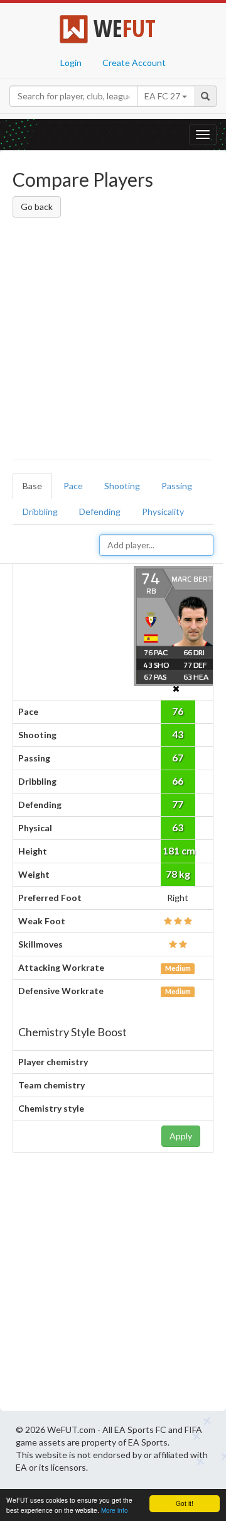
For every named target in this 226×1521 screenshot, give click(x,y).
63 (177, 827)
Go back (37, 206)
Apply (181, 1136)
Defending (100, 511)
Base (32, 485)
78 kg (178, 874)
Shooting (122, 485)
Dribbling (40, 511)
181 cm (179, 850)
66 (177, 781)
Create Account (134, 62)
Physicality (163, 511)
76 (177, 711)
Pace (73, 485)
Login (71, 62)
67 (177, 757)
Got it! (184, 1503)
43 (177, 734)
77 (177, 804)
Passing (176, 485)
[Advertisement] (113, 341)
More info (114, 1510)
